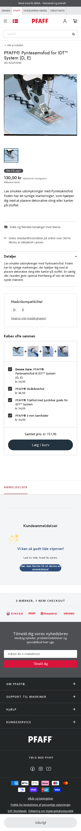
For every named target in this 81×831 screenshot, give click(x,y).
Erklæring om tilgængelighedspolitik (50, 811)
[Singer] (15, 613)
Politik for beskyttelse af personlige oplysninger (41, 805)
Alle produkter (15, 45)
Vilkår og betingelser (40, 798)
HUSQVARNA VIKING (35, 10)
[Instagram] (40, 769)
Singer (6, 10)
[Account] (65, 21)
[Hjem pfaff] (40, 739)
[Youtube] (48, 769)
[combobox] (40, 34)
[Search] (74, 34)
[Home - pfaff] (40, 21)
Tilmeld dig (40, 664)
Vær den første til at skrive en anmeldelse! (40, 567)
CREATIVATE (57, 10)
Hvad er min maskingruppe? (28, 318)
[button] (75, 21)
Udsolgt (40, 822)
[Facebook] (32, 769)
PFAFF (16, 10)
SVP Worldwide (17, 811)
